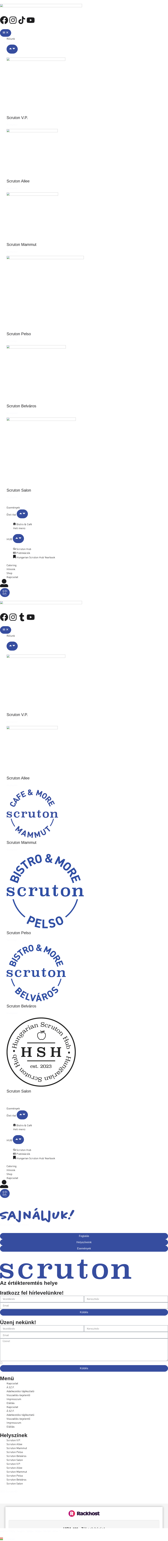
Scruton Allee (18, 181)
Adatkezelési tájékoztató (20, 1391)
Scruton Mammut (21, 244)
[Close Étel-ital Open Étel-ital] (22, 513)
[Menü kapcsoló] (5, 33)
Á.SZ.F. (10, 1387)
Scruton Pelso (19, 334)
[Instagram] (13, 20)
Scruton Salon (19, 490)
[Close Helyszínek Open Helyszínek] (12, 49)
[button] (84, 1539)
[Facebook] (4, 20)
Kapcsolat (12, 1383)
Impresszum (14, 1399)
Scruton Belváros (21, 406)
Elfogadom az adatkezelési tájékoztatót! (25, 1363)
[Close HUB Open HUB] (18, 538)
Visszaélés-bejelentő (18, 1395)
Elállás (11, 1403)
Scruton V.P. (17, 117)
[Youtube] (31, 20)
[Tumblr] (22, 617)
